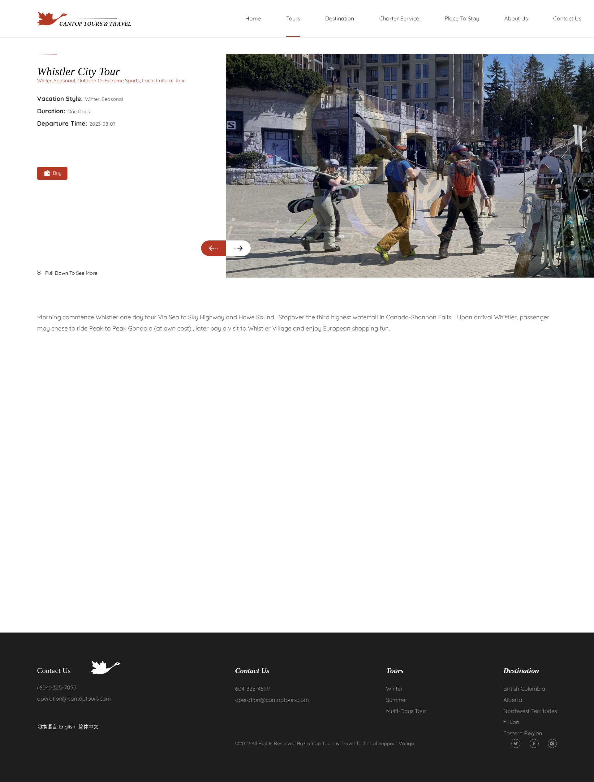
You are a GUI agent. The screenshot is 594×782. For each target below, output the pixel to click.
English (67, 727)
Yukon (511, 722)
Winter (394, 688)
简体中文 (88, 727)
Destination (521, 671)
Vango (406, 743)
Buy (57, 173)
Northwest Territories (530, 711)
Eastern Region (522, 733)
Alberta (512, 699)
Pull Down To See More (71, 273)
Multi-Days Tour (406, 711)
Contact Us (252, 671)
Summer (396, 699)
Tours (394, 671)
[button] (213, 248)
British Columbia (524, 688)
